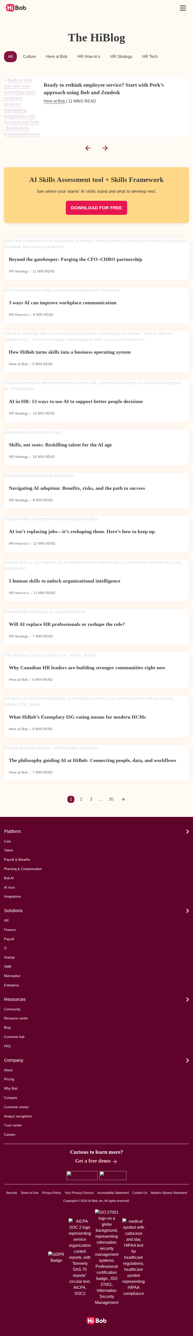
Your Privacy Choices (79, 1193)
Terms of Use (29, 1193)
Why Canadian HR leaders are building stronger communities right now (87, 667)
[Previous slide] (88, 148)
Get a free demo (93, 1161)
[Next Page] (123, 799)
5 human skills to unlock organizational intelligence (64, 581)
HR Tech (150, 56)
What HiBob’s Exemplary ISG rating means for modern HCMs (77, 717)
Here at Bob (56, 56)
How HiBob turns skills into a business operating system (70, 352)
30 (111, 799)
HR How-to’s (88, 56)
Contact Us (139, 1193)
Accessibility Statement (113, 1193)
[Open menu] (183, 8)
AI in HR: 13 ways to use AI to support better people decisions (76, 401)
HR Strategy (121, 56)
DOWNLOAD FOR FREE (96, 207)
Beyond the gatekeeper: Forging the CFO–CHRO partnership (75, 259)
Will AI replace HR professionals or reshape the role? (67, 624)
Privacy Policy (51, 1193)
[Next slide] (105, 148)
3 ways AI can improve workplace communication (62, 302)
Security (11, 1193)
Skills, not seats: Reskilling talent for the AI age (60, 444)
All (10, 56)
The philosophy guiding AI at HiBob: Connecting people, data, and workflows (92, 760)
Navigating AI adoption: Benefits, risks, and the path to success (77, 488)
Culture (29, 56)
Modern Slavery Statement (169, 1193)
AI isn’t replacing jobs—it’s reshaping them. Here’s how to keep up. (82, 531)
